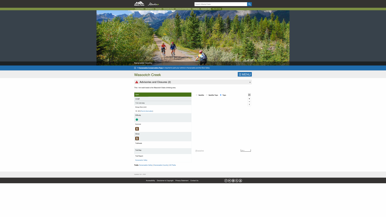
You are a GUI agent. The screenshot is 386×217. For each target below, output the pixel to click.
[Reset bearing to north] (249, 104)
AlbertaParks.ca (150, 9)
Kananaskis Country (169, 9)
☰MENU (245, 74)
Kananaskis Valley (206, 9)
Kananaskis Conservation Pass (151, 68)
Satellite (201, 95)
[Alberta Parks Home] (140, 3)
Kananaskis (159, 9)
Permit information (147, 111)
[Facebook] (226, 180)
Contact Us (194, 180)
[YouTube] (240, 180)
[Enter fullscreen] (249, 94)
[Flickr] (229, 180)
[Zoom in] (249, 98)
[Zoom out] (249, 101)
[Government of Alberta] (152, 3)
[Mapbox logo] (199, 151)
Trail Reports (196, 9)
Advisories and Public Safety (183, 9)
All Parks (172, 165)
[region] (223, 122)
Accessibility (150, 180)
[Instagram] (233, 180)
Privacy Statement (181, 180)
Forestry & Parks (139, 9)
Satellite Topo (213, 95)
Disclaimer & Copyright (165, 180)
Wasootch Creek (217, 9)
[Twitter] (236, 180)
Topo (224, 95)
